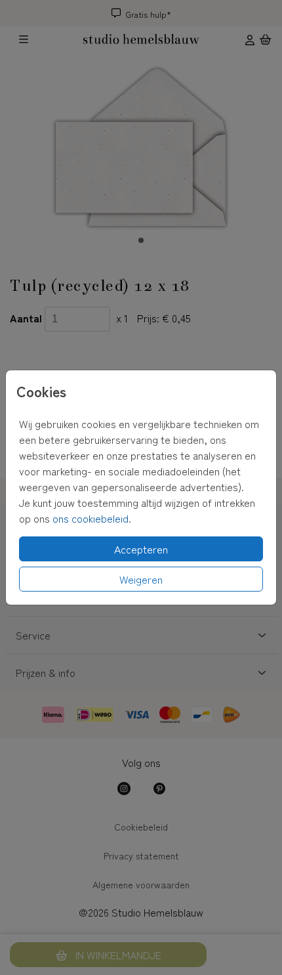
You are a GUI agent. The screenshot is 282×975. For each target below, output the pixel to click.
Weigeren (141, 579)
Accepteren (141, 549)
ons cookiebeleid (90, 518)
